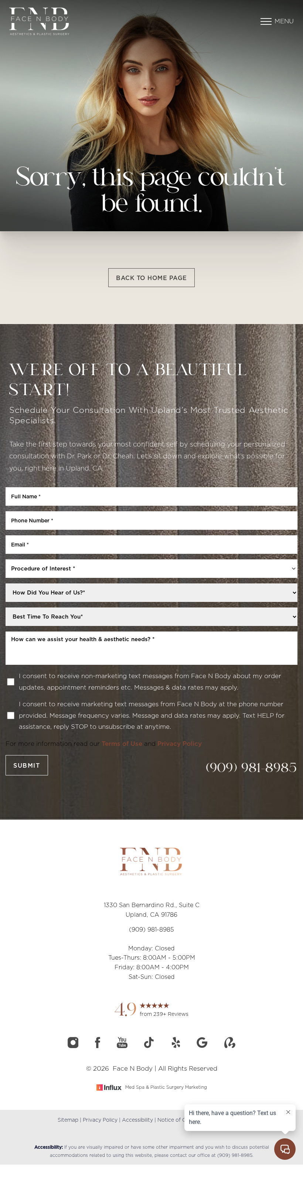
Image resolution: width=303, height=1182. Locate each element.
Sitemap (68, 1120)
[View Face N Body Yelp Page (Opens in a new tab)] (177, 1045)
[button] (266, 21)
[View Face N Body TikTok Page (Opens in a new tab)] (150, 1045)
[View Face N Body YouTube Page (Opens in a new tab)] (123, 1045)
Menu (284, 21)
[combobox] (151, 568)
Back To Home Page (151, 278)
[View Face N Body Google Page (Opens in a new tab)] (203, 1045)
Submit (26, 765)
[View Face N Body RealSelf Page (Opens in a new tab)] (230, 1045)
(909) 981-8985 (251, 768)
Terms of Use (122, 743)
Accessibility (137, 1120)
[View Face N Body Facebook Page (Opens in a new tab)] (98, 1045)
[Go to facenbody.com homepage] (80, 21)
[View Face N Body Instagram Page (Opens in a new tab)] (74, 1045)
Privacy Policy (179, 743)
